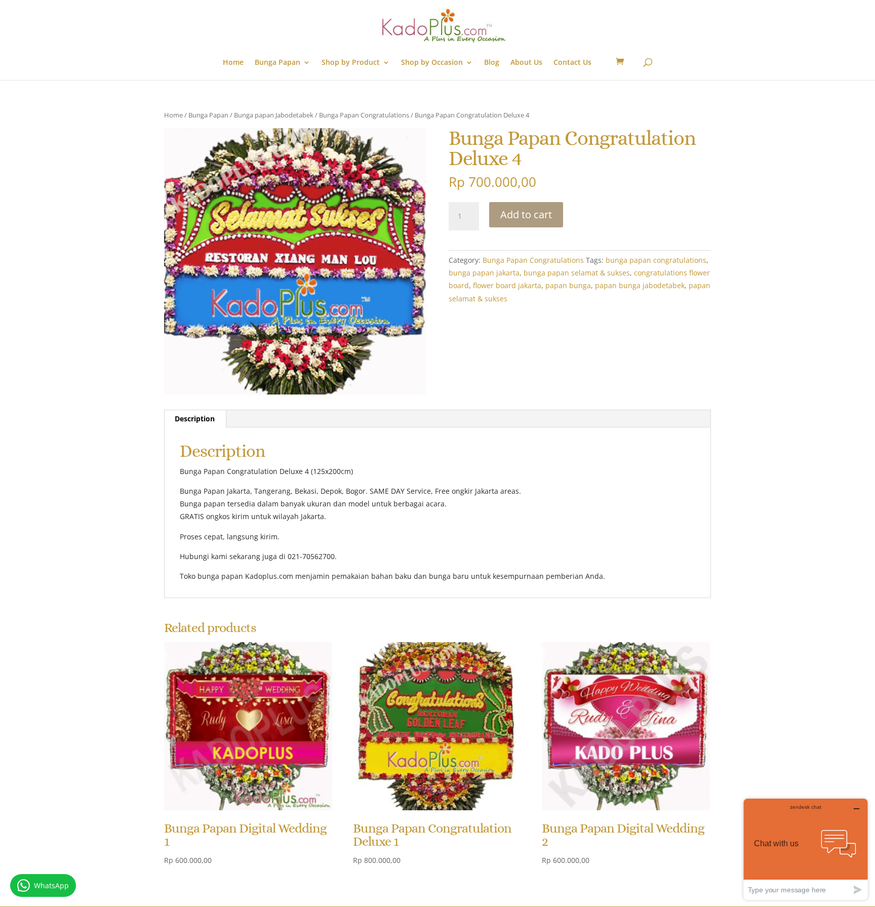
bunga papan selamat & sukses (577, 273)
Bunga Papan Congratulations (364, 115)
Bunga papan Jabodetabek (273, 115)
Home (233, 63)
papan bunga (568, 285)
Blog (491, 63)
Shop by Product (351, 63)
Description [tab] (195, 418)
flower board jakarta (507, 285)
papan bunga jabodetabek (640, 285)
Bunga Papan (277, 63)
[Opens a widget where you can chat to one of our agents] (805, 849)
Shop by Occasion (432, 63)
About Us (526, 63)
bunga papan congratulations (656, 260)
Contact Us (572, 63)
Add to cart (526, 214)
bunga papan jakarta (484, 273)
